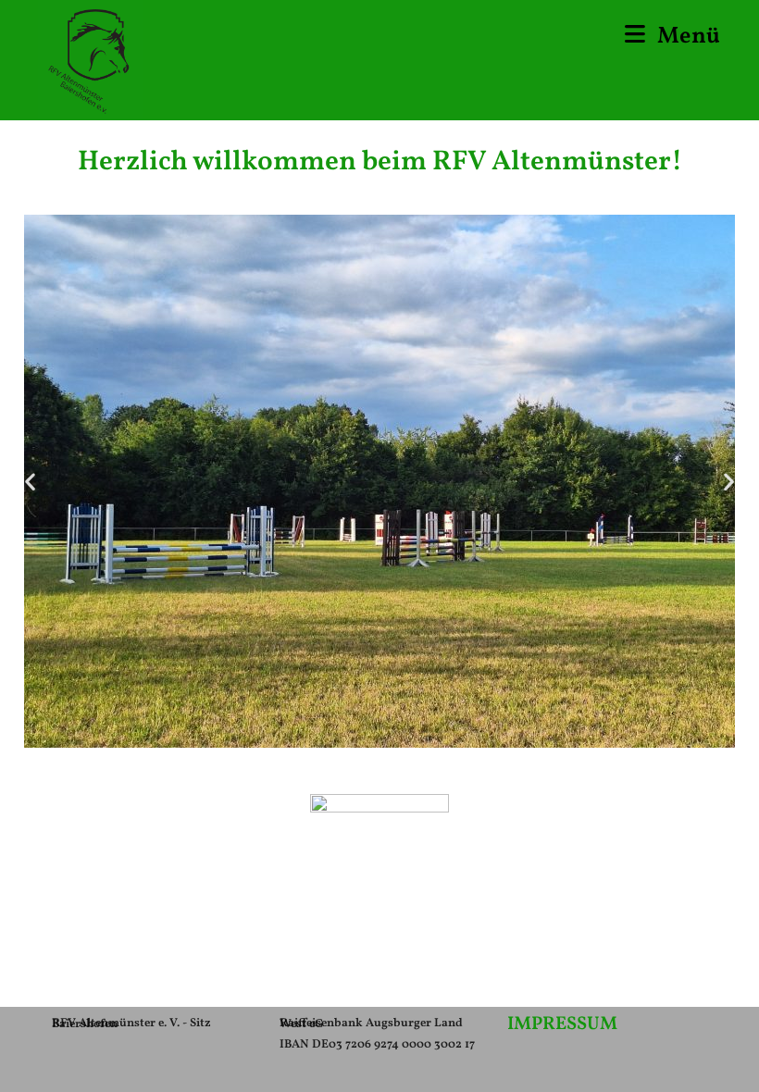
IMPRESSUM (562, 1024)
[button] (30, 481)
